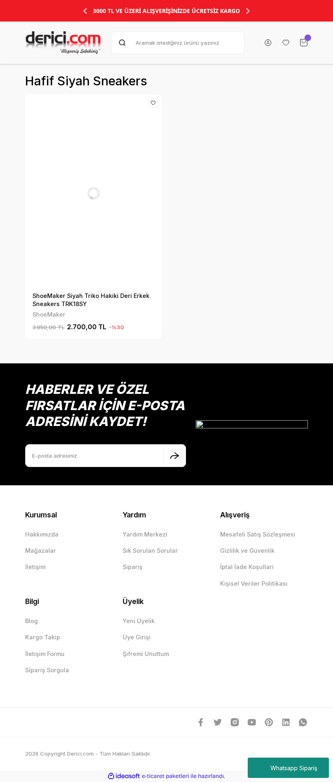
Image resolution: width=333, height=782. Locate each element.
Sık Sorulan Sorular (150, 550)
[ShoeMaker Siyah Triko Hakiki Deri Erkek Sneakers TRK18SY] (93, 193)
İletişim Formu (45, 653)
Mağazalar (40, 550)
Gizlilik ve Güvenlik (247, 550)
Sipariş (133, 566)
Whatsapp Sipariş (293, 768)
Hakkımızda (41, 534)
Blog (31, 620)
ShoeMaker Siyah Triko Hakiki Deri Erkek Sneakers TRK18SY (90, 299)
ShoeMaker (48, 314)
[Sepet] (304, 43)
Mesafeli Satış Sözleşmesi (257, 534)
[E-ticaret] (165, 776)
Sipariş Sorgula (47, 670)
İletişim (35, 566)
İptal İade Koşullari (247, 566)
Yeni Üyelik (139, 620)
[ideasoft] (124, 776)
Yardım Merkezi (145, 534)
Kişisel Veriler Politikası (254, 583)
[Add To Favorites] (153, 103)
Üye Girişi (137, 637)
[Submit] (174, 455)
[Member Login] (268, 43)
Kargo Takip (42, 637)
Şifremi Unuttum (146, 653)
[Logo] (63, 42)
